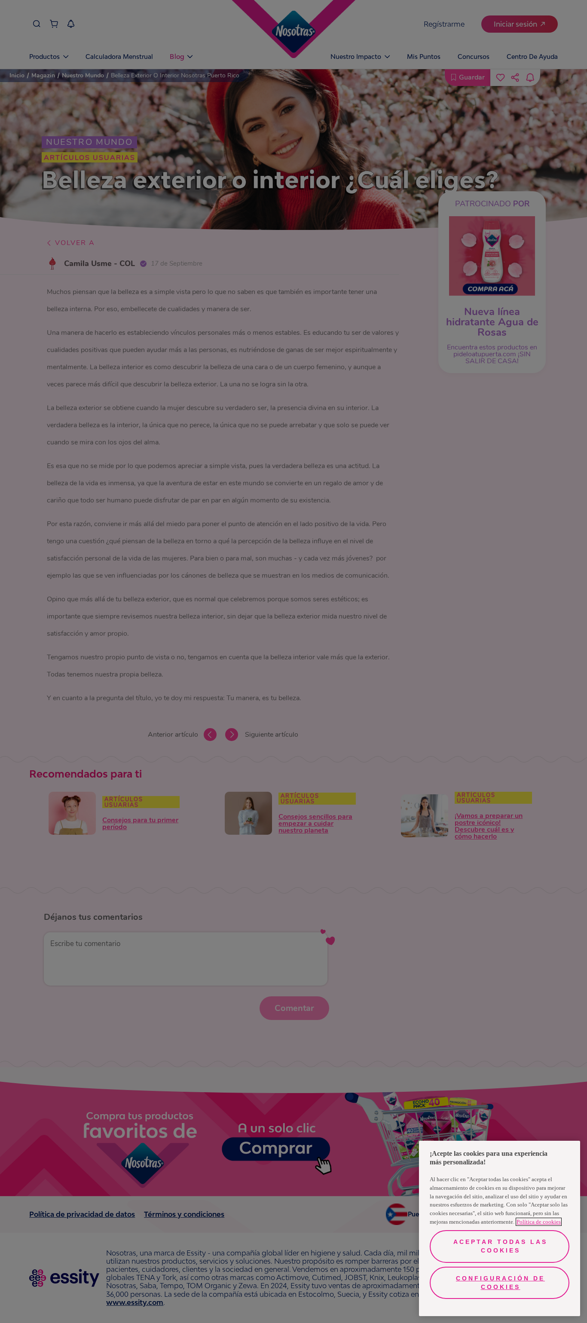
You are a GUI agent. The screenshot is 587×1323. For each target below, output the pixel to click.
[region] (499, 1228)
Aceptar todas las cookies (500, 1246)
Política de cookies (539, 1222)
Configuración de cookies (500, 1282)
